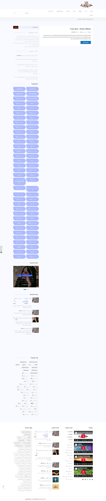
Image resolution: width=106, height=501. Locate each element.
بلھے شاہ (19, 132)
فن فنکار (19, 218)
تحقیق (32, 141)
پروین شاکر (32, 136)
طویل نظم (24, 400)
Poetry (19, 93)
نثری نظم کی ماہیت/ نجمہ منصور (31, 46)
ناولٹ (32, 247)
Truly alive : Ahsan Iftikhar (80, 29)
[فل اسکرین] (75, 440)
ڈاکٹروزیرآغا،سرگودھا (32, 188)
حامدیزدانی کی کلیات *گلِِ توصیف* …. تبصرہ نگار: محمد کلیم (45, 488)
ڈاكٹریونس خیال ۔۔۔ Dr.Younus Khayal (19, 181)
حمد (32, 160)
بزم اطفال (33, 127)
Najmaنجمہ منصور (33, 364)
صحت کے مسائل (32, 208)
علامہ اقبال (19, 208)
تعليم (19, 146)
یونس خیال (26, 414)
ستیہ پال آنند (25, 392)
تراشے (32, 146)
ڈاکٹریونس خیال (33, 411)
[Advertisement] (26, 345)
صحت (19, 204)
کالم (32, 227)
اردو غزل (25, 378)
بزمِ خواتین (19, 127)
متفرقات (19, 232)
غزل (32, 218)
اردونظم (34, 381)
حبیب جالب (19, 155)
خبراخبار (32, 165)
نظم (19, 247)
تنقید (80, 11)
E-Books (32, 89)
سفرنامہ (19, 194)
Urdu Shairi (25, 370)
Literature (32, 93)
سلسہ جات (51, 11)
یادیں (19, 256)
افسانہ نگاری (33, 384)
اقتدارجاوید (23, 384)
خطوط (19, 165)
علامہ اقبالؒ (34, 403)
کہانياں (32, 232)
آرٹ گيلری (19, 98)
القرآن (35, 386)
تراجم (19, 141)
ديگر (32, 175)
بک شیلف (32, 132)
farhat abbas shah (33, 362)
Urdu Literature (25, 367)
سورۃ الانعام (34, 397)
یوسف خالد (34, 414)
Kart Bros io (19, 55)
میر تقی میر (19, 242)
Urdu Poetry (34, 370)
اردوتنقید (34, 375)
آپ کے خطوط (19, 103)
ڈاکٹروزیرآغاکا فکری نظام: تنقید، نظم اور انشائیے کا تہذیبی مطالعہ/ (23, 323)
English (19, 89)
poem (24, 364)
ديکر (19, 170)
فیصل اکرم (25, 406)
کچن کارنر (19, 227)
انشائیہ (19, 117)
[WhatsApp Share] (1, 250)
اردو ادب (24, 373)
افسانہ (68, 11)
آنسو (32, 103)
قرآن (91, 11)
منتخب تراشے (19, 237)
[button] (25, 289)
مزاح (74, 11)
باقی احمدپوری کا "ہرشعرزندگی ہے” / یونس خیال (28, 36)
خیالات (28, 389)
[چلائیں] (91, 440)
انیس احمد (27, 386)
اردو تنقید (25, 375)
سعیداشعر (26, 395)
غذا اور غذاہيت (19, 213)
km (89, 32)
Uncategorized (32, 98)
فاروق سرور (34, 406)
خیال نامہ (32, 170)
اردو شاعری (34, 378)
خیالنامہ (34, 392)
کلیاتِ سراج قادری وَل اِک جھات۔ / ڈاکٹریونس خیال (28, 38)
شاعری (91, 15)
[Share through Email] (1, 252)
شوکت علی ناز (33, 400)
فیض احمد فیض (32, 223)
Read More (85, 42)
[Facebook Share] (1, 247)
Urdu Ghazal (34, 367)
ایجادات (32, 122)
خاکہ (19, 160)
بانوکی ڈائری (19, 122)
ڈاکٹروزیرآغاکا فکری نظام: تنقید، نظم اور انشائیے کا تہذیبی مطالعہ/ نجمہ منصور (26, 40)
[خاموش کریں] (77, 440)
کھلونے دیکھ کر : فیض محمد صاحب (30, 55)
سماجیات (19, 199)
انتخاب (32, 117)
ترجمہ (19, 386)
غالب (32, 213)
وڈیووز (32, 256)
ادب (86, 11)
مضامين (32, 237)
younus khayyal (33, 373)
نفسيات (19, 251)
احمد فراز (32, 108)
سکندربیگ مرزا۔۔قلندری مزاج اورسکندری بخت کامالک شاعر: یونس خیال (26, 44)
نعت (32, 251)
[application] (83, 436)
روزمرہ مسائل (32, 194)
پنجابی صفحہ (59, 11)
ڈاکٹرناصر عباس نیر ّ (25, 408)
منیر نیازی (32, 242)
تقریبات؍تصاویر (32, 151)
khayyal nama (23, 362)
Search (15, 27)
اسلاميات (32, 112)
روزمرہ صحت (19, 188)
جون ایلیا (33, 155)
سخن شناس (34, 395)
